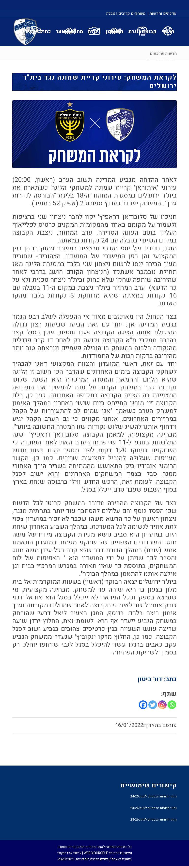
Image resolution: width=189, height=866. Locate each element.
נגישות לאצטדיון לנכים (115, 859)
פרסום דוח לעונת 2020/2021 (78, 859)
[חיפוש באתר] (148, 60)
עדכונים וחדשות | (161, 13)
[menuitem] (161, 13)
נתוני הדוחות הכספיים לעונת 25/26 (153, 819)
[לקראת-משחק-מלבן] (94, 134)
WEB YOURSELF (96, 853)
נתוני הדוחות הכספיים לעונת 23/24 (153, 808)
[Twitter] (152, 704)
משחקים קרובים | (130, 13)
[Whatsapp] (172, 704)
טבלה (110, 13)
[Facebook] (143, 704)
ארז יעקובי (64, 853)
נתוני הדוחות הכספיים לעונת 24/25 (153, 796)
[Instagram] (162, 704)
